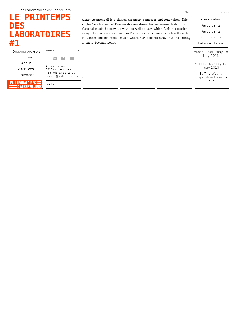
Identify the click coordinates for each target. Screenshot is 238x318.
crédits (50, 84)
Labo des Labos (211, 43)
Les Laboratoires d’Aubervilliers (45, 10)
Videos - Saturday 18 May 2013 (211, 54)
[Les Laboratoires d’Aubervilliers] (24, 87)
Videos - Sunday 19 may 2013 (211, 65)
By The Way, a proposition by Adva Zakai (211, 77)
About (26, 63)
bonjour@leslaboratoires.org (64, 76)
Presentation (211, 19)
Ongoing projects (26, 51)
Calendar (26, 75)
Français (224, 12)
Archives (26, 69)
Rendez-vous (210, 37)
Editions (26, 57)
